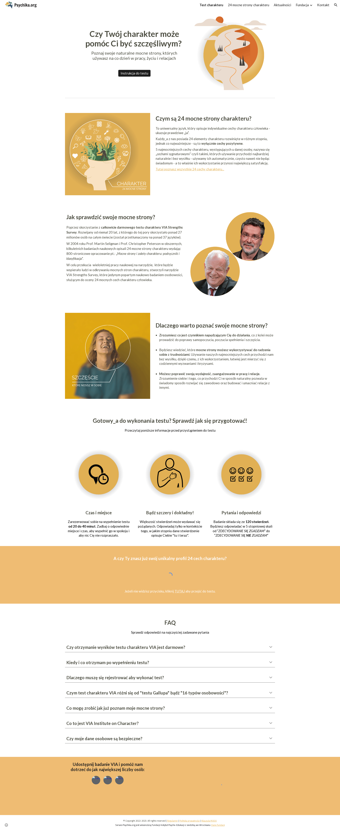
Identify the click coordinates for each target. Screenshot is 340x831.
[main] (134, 45)
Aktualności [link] (282, 5)
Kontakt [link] (323, 5)
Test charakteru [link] (211, 5)
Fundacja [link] (302, 5)
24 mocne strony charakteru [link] (248, 5)
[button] (336, 5)
